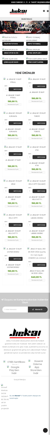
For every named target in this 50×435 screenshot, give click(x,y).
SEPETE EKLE (17, 89)
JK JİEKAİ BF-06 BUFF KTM (37, 164)
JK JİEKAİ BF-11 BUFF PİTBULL (13, 96)
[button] (46, 12)
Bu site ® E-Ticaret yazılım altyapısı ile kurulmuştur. (25, 397)
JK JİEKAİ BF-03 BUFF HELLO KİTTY (13, 232)
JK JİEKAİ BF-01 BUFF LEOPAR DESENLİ (13, 266)
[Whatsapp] (28, 379)
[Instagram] (32, 379)
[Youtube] (35, 379)
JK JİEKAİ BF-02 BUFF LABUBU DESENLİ (37, 232)
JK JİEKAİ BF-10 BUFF (36, 92)
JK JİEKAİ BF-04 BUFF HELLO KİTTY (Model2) (37, 198)
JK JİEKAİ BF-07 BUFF (13, 160)
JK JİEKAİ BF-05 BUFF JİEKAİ (13, 198)
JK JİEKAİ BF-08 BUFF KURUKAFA (13, 130)
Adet (6, 86)
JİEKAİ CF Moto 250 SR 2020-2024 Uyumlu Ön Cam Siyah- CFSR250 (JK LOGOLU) (37, 272)
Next (47, 27)
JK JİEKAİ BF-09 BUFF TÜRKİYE (37, 130)
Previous (2, 27)
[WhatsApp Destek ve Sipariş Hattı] (45, 430)
